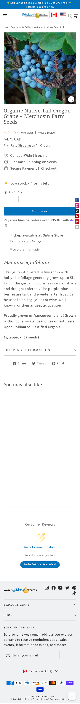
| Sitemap (64, 699)
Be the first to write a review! (40, 564)
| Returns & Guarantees (49, 699)
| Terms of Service (31, 699)
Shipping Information (27, 350)
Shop (8, 615)
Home (6, 27)
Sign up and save (19, 627)
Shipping (24, 145)
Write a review (46, 132)
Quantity (13, 192)
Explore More (17, 604)
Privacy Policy (17, 699)
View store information (25, 249)
